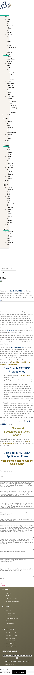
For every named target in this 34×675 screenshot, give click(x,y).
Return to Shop (19, 672)
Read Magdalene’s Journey (11, 59)
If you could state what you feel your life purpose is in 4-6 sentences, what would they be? (16, 569)
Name (2, 578)
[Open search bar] (1, 266)
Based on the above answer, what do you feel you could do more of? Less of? (17, 520)
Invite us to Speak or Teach (9, 40)
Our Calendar (9, 51)
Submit (3, 585)
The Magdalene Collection (10, 83)
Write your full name (6, 471)
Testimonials (12, 48)
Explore (8, 54)
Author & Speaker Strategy (9, 219)
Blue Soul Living (6, 227)
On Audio (12, 78)
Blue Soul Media (6, 183)
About (7, 17)
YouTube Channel (10, 89)
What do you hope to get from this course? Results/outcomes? (13, 560)
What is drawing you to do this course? (12, 551)
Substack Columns (10, 98)
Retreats (10, 174)
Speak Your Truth (9, 198)
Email (2, 477)
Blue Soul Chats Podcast (9, 67)
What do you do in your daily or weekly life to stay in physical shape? (16, 513)
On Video (12, 73)
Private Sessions (10, 164)
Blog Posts (9, 93)
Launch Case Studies (10, 212)
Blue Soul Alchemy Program (9, 151)
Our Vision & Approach (10, 22)
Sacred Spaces (10, 233)
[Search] (3, 272)
